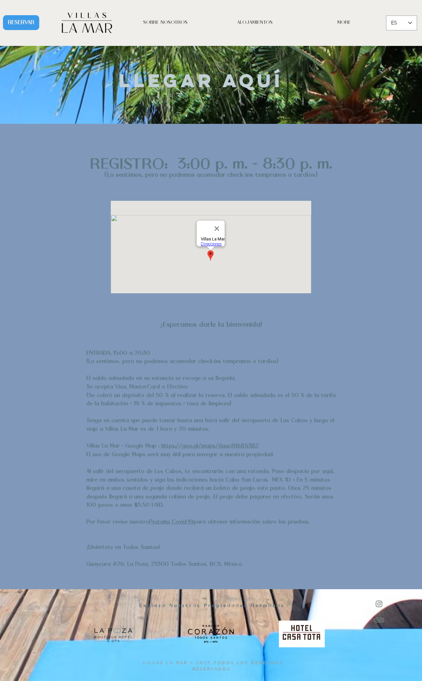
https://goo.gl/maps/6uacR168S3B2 (209, 446)
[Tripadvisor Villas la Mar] (379, 620)
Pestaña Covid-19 (171, 522)
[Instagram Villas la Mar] (379, 603)
